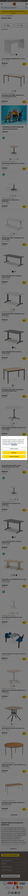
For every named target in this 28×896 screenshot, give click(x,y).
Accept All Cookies (14, 456)
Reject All (14, 452)
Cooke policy (14, 444)
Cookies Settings (14, 448)
